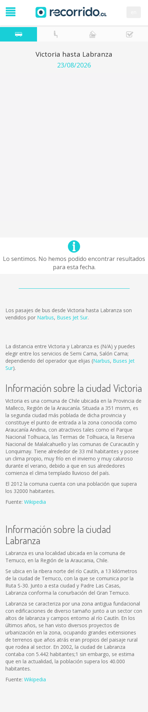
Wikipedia (35, 501)
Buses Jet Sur (72, 317)
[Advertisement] (74, 147)
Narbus (45, 317)
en (134, 12)
